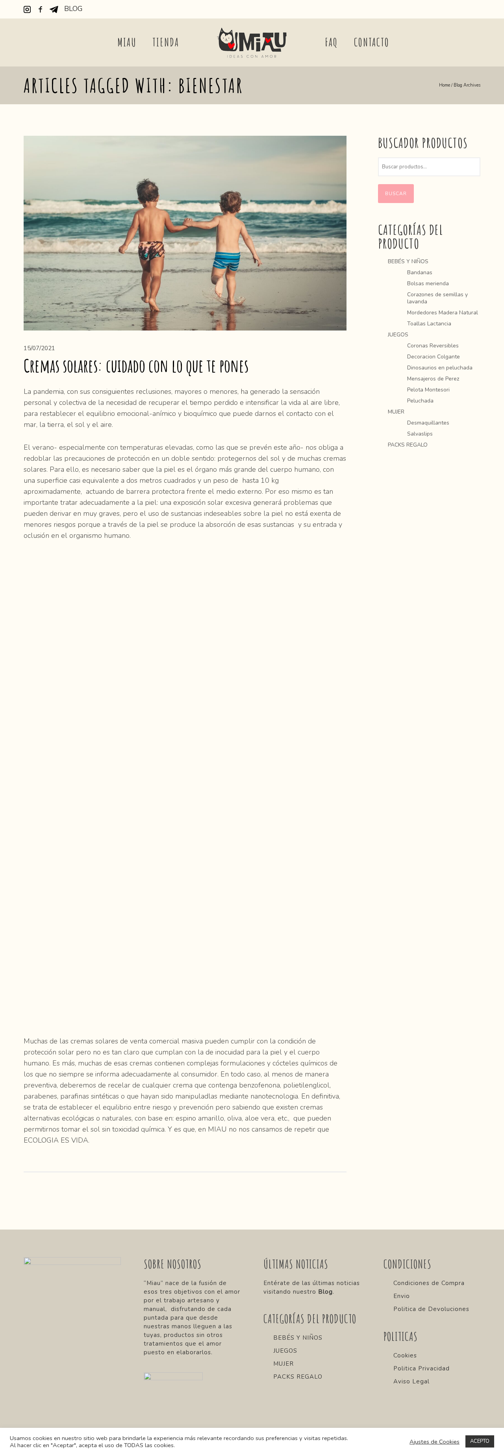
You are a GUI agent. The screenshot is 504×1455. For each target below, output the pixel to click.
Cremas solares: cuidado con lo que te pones (136, 365)
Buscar (396, 193)
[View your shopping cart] (476, 9)
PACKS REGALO (408, 445)
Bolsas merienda (428, 283)
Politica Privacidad (421, 1368)
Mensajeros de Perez (433, 378)
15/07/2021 (39, 348)
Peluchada (420, 400)
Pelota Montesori (428, 389)
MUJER (396, 411)
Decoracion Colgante (433, 356)
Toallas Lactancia (429, 323)
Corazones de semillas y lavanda (437, 298)
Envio (401, 1296)
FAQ (331, 42)
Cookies (405, 1355)
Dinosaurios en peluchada (439, 367)
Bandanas (419, 272)
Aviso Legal (411, 1381)
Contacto (371, 42)
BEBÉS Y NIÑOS (408, 261)
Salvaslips (420, 434)
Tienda (165, 42)
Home (444, 85)
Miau (127, 42)
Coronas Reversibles (433, 345)
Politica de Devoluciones (431, 1309)
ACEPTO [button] (479, 1441)
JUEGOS (398, 334)
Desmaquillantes (428, 423)
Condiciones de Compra (429, 1283)
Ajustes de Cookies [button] (435, 1441)
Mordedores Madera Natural (442, 312)
